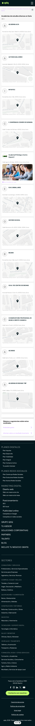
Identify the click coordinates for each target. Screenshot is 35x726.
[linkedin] (17, 688)
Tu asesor (6, 526)
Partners (6, 534)
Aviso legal (17, 710)
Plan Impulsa (7, 450)
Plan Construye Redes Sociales (13, 474)
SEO (4, 503)
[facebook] (11, 688)
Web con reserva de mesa (11, 495)
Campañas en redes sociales (12, 517)
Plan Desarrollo (8, 454)
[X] (20, 688)
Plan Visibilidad (8, 457)
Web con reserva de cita (11, 492)
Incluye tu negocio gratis (14, 547)
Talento (5, 538)
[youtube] (24, 688)
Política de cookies (17, 715)
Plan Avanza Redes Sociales (12, 481)
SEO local (6, 507)
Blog (4, 543)
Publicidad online (11, 511)
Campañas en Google (10, 514)
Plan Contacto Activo (10, 463)
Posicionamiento (10, 500)
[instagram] (14, 688)
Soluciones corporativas (14, 530)
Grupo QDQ (7, 522)
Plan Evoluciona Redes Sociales (13, 477)
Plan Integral (7, 460)
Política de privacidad (17, 706)
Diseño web (8, 489)
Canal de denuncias (17, 702)
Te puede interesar (9, 466)
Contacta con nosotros (17, 693)
